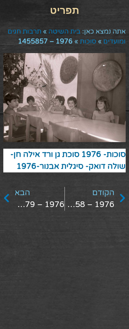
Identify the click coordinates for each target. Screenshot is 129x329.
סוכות (88, 41)
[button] (64, 10)
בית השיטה (64, 32)
